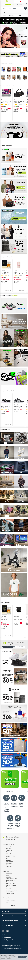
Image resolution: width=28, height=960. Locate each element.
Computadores (10, 855)
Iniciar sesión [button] (8, 646)
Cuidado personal (10, 900)
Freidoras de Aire (10, 883)
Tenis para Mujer (10, 893)
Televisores (9, 850)
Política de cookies (6, 937)
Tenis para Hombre (10, 891)
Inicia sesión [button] (20, 4)
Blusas (7, 881)
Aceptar (22, 956)
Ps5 (7, 886)
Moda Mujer (9, 863)
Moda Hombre (9, 861)
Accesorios (9, 846)
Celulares (8, 851)
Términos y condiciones (8, 935)
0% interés (11, 15)
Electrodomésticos (10, 856)
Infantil (8, 858)
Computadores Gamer (11, 878)
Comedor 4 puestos (11, 880)
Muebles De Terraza (11, 885)
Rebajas (19, 15)
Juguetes (8, 860)
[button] (14, 8)
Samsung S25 (9, 873)
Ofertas (4, 15)
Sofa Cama (8, 888)
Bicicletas (8, 848)
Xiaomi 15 (8, 877)
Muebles (8, 865)
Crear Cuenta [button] (20, 646)
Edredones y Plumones (11, 890)
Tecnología (9, 866)
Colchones (8, 853)
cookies (8, 957)
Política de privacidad (7, 940)
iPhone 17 (8, 875)
